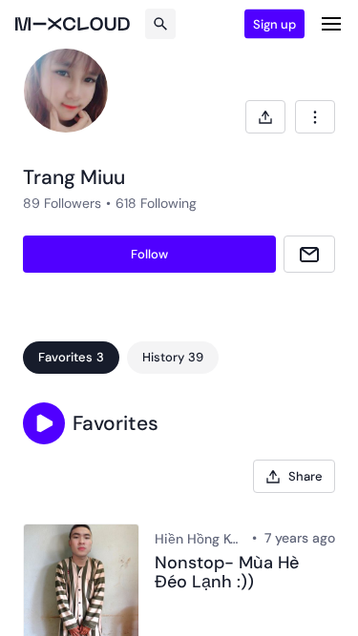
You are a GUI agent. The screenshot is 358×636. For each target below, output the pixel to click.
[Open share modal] (265, 116)
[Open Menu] (331, 23)
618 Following (156, 203)
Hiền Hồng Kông (199, 538)
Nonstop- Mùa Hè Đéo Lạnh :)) (227, 573)
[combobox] (315, 116)
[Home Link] (72, 24)
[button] (44, 423)
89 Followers (62, 203)
